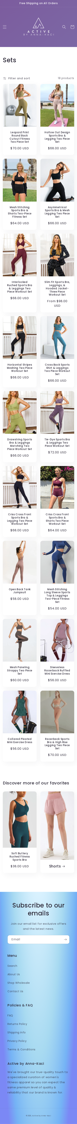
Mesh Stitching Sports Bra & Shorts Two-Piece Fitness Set (20, 212)
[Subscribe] (65, 939)
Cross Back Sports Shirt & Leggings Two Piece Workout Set (57, 369)
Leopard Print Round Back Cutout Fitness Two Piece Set (20, 137)
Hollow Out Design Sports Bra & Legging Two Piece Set (57, 137)
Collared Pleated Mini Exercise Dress (19, 741)
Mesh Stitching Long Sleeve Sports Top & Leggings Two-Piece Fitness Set (57, 596)
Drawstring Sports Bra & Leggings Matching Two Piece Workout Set (19, 444)
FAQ (10, 1015)
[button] (5, 27)
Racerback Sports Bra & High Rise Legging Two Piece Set (57, 744)
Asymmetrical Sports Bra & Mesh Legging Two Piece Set (57, 212)
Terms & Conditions (21, 1049)
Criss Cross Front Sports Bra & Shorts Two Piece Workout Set (57, 519)
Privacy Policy (17, 1041)
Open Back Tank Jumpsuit (20, 591)
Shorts (55, 866)
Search (12, 966)
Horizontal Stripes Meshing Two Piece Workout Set (19, 368)
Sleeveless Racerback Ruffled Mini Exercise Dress (57, 670)
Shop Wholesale (18, 983)
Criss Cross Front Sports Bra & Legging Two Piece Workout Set (19, 519)
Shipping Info (16, 1032)
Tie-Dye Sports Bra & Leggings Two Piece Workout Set (57, 443)
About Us (13, 974)
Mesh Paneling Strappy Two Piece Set (19, 670)
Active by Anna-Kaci (41, 1116)
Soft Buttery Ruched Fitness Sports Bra (20, 856)
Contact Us (15, 991)
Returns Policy (17, 1024)
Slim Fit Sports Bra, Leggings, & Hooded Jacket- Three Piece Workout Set (57, 289)
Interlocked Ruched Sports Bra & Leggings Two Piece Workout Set (19, 287)
